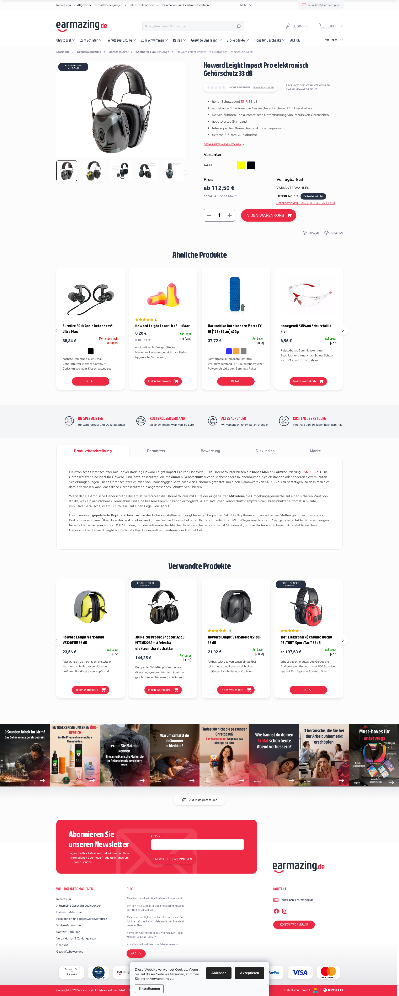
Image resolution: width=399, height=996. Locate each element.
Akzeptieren (249, 973)
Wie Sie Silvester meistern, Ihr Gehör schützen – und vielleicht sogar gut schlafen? (155, 935)
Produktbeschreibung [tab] (93, 450)
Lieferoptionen (305, 203)
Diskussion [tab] (265, 450)
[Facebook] (276, 910)
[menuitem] (66, 40)
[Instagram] (285, 910)
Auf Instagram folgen (203, 800)
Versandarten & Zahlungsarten (76, 939)
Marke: (301, 89)
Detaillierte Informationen (222, 144)
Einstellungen (149, 988)
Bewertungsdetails (263, 87)
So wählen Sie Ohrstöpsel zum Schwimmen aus (152, 944)
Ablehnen (218, 973)
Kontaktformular (294, 924)
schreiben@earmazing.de (297, 900)
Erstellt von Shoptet (297, 990)
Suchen (239, 26)
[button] (342, 330)
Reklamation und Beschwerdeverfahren (186, 5)
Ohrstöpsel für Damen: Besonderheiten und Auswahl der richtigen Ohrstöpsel (155, 908)
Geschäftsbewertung (69, 952)
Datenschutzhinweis (141, 5)
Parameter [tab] (156, 450)
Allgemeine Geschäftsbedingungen (99, 5)
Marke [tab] (315, 450)
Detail (90, 381)
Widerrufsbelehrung (69, 925)
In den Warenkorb (264, 215)
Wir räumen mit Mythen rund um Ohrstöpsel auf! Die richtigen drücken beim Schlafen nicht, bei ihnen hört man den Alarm (155, 921)
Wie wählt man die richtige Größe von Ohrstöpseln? (154, 898)
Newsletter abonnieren (173, 859)
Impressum (63, 5)
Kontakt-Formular (68, 932)
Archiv (136, 953)
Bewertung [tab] (210, 450)
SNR (244, 101)
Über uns (62, 945)
